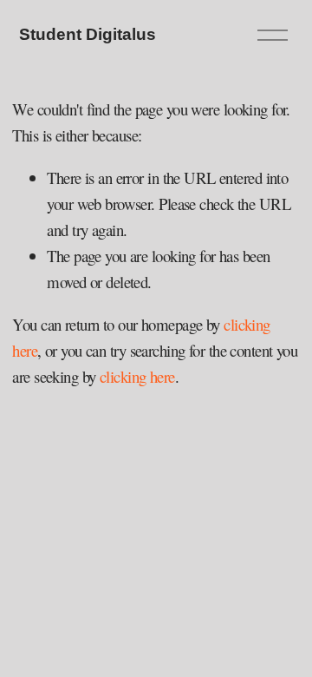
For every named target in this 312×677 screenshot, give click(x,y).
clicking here (137, 376)
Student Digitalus (87, 34)
